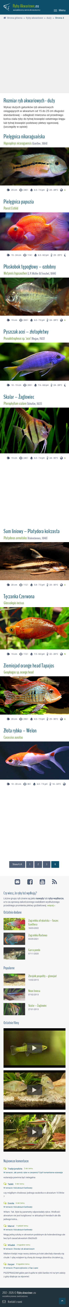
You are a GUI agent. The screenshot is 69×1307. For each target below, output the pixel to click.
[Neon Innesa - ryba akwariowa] (14, 994)
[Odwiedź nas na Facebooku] (30, 881)
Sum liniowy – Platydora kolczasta (32, 531)
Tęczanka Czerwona (19, 596)
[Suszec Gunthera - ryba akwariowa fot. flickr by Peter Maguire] (14, 924)
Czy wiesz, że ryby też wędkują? (20, 893)
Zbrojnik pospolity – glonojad (42, 976)
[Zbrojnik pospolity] (14, 980)
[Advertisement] (34, 57)
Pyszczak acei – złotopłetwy (26, 332)
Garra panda (34, 950)
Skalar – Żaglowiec (19, 397)
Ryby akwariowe (24, 1292)
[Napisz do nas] (18, 881)
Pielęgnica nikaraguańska (24, 136)
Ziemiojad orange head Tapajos (29, 665)
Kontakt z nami (15, 1301)
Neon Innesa (34, 991)
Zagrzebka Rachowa (37, 935)
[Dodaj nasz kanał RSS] (53, 881)
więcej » (51, 905)
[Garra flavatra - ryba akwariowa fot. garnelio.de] (14, 953)
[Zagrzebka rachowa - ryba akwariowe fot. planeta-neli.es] (14, 939)
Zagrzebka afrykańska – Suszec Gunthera (43, 922)
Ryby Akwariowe (24, 6)
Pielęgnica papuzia (19, 202)
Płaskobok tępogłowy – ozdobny (30, 267)
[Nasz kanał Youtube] (43, 881)
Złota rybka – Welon (20, 730)
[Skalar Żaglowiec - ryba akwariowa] (14, 1009)
